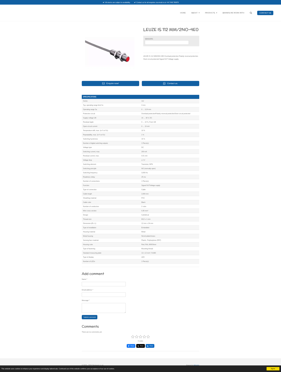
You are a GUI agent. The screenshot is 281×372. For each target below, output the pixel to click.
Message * (86, 300)
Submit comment (89, 317)
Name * (84, 279)
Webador (196, 365)
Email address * (87, 290)
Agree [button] (273, 368)
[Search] (251, 13)
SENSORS (149, 39)
